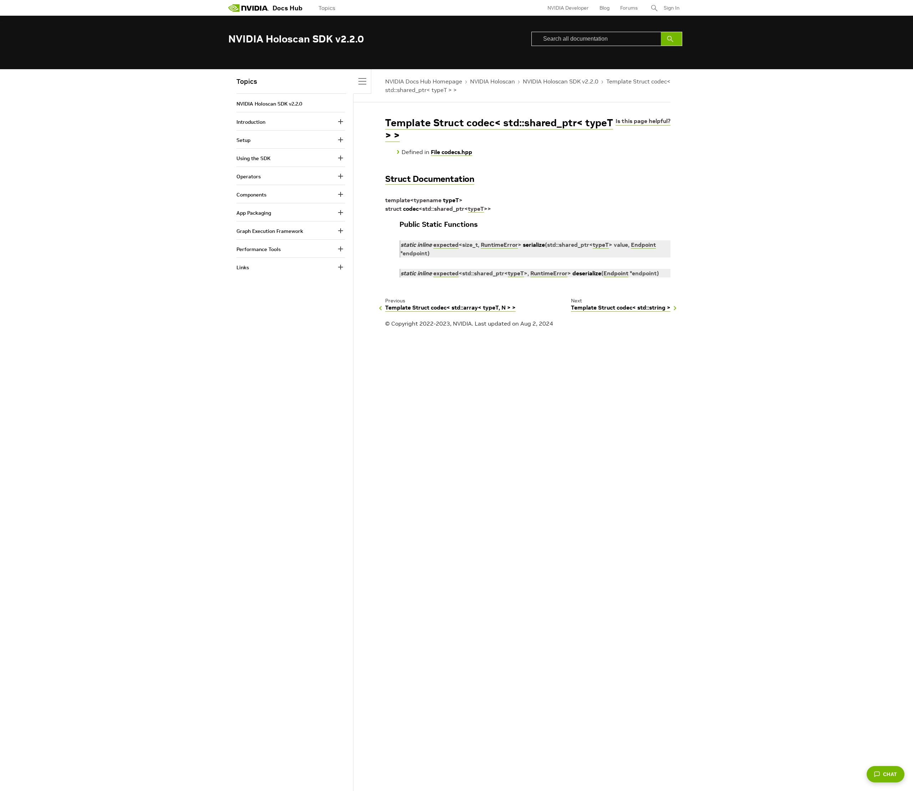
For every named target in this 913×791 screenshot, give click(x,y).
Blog (604, 8)
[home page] (248, 8)
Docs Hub (287, 8)
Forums (629, 8)
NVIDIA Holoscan (492, 81)
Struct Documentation (429, 178)
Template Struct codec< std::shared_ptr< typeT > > (499, 129)
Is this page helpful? (643, 120)
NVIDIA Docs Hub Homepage (423, 81)
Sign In (671, 8)
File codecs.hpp (451, 151)
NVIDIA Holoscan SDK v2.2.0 (560, 81)
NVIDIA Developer (568, 8)
